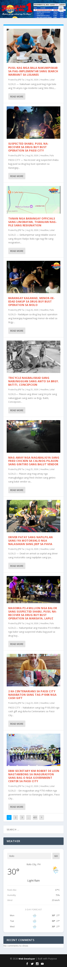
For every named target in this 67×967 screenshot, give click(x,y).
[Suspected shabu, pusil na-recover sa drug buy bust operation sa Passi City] (33, 122)
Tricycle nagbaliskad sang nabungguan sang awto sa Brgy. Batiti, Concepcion (33, 381)
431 (35, 817)
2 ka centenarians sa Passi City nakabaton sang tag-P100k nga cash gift (32, 695)
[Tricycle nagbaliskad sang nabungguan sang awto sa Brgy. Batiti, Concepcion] (33, 357)
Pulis (52, 155)
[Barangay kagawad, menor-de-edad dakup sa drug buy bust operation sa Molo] (33, 277)
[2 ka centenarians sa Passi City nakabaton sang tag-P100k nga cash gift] (33, 670)
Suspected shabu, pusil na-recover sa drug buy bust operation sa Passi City (28, 147)
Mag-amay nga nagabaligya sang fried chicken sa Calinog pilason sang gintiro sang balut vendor (33, 461)
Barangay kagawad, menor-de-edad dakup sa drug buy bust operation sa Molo (31, 301)
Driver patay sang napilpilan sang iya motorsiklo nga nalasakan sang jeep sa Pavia (30, 540)
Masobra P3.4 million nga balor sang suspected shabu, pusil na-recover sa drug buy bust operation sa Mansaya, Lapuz (32, 613)
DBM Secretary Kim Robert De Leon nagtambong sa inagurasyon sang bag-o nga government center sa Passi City (33, 776)
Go (56, 856)
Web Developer (27, 958)
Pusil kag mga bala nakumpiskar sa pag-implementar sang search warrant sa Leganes (33, 71)
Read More (16, 96)
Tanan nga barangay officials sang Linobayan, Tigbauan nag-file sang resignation (32, 222)
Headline (44, 79)
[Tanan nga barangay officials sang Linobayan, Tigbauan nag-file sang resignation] (33, 200)
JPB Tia (21, 79)
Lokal (52, 79)
